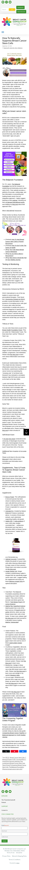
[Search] (12, 9)
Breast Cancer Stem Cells (17, 757)
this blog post (14, 354)
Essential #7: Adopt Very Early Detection (13, 48)
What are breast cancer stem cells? (12, 769)
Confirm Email (5, 836)
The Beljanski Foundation (16, 767)
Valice (17, 863)
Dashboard (20, 7)
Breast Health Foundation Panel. (12, 330)
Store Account (21, 11)
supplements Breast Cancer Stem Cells (13, 763)
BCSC (7, 757)
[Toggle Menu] (3, 32)
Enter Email (4, 831)
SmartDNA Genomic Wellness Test (12, 761)
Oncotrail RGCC (21, 759)
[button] (26, 432)
